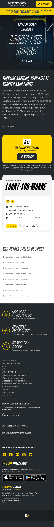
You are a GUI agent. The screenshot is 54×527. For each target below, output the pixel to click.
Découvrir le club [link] (28, 226)
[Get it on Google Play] (35, 477)
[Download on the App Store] (13, 477)
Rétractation (8, 392)
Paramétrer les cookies (12, 378)
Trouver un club (11, 415)
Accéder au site (11, 501)
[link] (8, 201)
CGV (4, 366)
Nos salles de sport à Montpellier (18, 274)
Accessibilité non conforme (14, 381)
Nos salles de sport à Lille (15, 262)
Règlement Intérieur (11, 363)
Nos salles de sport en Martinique (18, 257)
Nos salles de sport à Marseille (17, 268)
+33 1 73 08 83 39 (17, 214)
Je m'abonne (27, 157)
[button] (27, 127)
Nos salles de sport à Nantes (16, 279)
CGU (4, 369)
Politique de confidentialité (14, 375)
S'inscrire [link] (11, 226)
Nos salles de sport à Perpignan (18, 296)
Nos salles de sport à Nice (15, 285)
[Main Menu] (4, 4)
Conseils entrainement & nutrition (17, 384)
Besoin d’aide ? (9, 361)
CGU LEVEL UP (9, 372)
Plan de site (7, 395)
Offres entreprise (10, 387)
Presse (5, 389)
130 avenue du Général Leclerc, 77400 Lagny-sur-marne (27, 219)
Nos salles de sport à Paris (15, 290)
